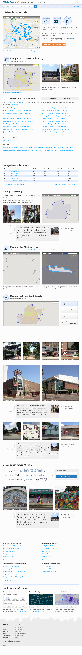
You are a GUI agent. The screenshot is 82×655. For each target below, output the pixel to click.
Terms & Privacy (7, 635)
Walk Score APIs (39, 611)
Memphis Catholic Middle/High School (14, 577)
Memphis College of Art (10, 554)
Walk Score (6, 625)
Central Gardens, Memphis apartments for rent (17, 110)
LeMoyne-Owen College (10, 551)
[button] (4, 6)
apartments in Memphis (17, 102)
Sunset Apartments (51, 147)
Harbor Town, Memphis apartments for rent (16, 126)
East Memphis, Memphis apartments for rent (17, 124)
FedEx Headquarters (48, 566)
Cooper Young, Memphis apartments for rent (17, 113)
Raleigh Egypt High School (11, 566)
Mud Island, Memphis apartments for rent (54, 110)
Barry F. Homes (52, 41)
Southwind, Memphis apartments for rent (54, 126)
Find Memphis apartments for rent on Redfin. (41, 250)
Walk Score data (62, 607)
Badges (16, 637)
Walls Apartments (39, 147)
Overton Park (46, 554)
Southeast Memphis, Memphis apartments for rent (57, 124)
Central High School (9, 569)
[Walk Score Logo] (11, 2)
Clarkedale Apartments (51, 150)
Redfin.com (14, 104)
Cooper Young (15, 178)
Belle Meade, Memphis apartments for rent (16, 108)
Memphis (19, 92)
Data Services (18, 631)
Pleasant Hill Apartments (65, 147)
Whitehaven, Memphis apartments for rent (55, 132)
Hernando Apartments (66, 150)
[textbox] (19, 6)
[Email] (9, 627)
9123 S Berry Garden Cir (10, 140)
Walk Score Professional (15, 588)
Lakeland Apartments (23, 150)
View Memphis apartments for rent (14, 51)
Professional (19, 625)
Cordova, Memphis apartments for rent (15, 116)
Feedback (5, 637)
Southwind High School (10, 574)
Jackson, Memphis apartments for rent (15, 132)
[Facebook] (7, 627)
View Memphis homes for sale (37, 51)
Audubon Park (46, 551)
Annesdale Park (64, 41)
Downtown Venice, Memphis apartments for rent (18, 121)
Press (4, 633)
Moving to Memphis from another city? (67, 184)
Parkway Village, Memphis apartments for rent (56, 116)
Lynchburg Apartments (26, 147)
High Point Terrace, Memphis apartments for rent (18, 129)
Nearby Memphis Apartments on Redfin (54, 44)
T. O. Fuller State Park (48, 548)
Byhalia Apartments (37, 150)
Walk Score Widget (21, 611)
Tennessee (13, 92)
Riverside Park (46, 556)
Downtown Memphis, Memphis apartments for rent (19, 118)
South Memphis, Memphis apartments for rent (56, 121)
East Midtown (15, 171)
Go (35, 6)
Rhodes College (8, 556)
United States (6, 92)
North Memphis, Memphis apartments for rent (56, 113)
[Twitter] (4, 627)
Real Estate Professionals (20, 633)
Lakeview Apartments (9, 150)
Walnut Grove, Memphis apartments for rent (55, 129)
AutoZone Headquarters (49, 571)
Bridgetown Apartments (10, 147)
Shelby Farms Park (47, 546)
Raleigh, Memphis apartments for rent (53, 118)
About (4, 629)
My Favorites (31, 2)
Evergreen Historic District (19, 181)
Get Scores (23, 2)
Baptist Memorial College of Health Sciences (16, 546)
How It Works (6, 631)
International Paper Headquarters (52, 569)
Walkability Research (19, 635)
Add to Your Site (41, 2)
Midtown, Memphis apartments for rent (54, 108)
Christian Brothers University (12, 548)
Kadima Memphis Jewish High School (14, 571)
